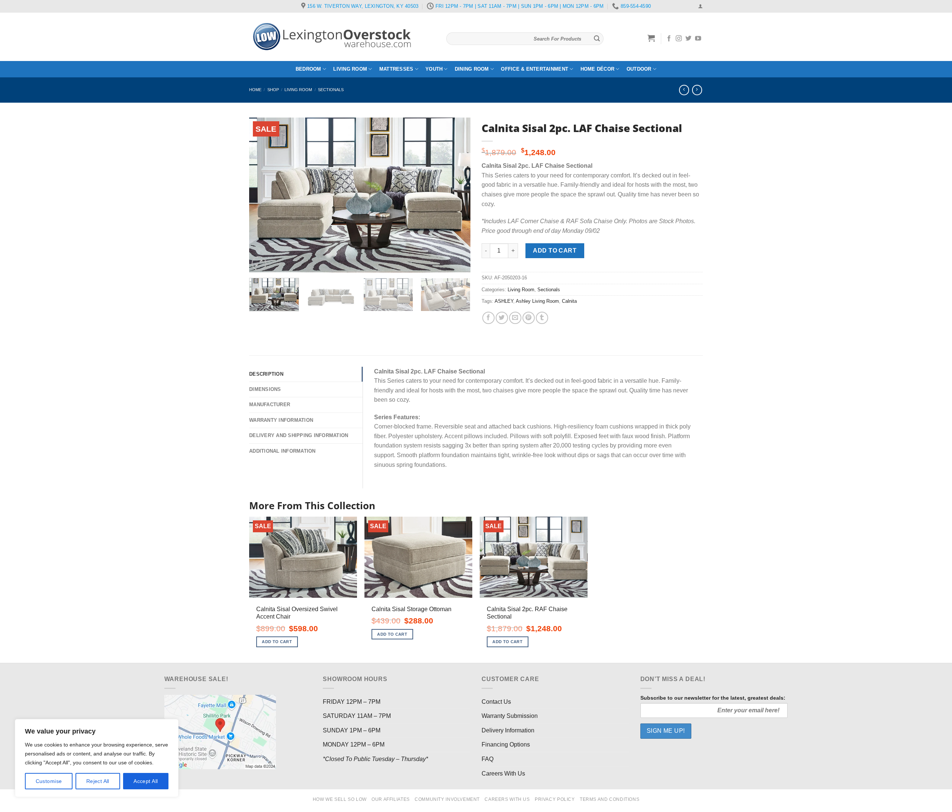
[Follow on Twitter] (688, 38)
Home (255, 89)
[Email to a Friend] (515, 318)
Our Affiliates (391, 799)
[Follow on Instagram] (679, 38)
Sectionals (331, 89)
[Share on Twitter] (502, 318)
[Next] (456, 194)
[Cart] (651, 37)
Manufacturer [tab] (269, 404)
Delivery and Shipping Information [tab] (298, 435)
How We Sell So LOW (340, 799)
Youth (434, 69)
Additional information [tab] (282, 451)
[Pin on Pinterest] (528, 318)
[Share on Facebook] (488, 318)
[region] (96, 758)
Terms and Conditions (609, 799)
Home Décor (597, 69)
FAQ (487, 759)
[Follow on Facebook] (669, 38)
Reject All (97, 781)
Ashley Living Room (537, 301)
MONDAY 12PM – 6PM (354, 744)
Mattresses (396, 69)
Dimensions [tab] (265, 389)
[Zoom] (259, 263)
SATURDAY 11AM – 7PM (357, 716)
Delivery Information (508, 730)
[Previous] (263, 194)
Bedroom (308, 69)
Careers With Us (503, 773)
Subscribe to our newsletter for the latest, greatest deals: (712, 698)
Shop (273, 89)
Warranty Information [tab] (281, 420)
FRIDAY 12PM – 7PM (351, 702)
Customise (49, 781)
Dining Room (472, 69)
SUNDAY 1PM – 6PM (351, 730)
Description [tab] (266, 374)
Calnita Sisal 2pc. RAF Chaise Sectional (527, 613)
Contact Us (496, 702)
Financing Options (506, 744)
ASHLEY (504, 301)
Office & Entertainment (534, 69)
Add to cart (554, 250)
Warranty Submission (510, 716)
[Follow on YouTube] (698, 38)
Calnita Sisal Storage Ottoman (411, 609)
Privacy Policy (555, 799)
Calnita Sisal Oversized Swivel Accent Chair (297, 613)
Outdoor (639, 69)
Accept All (146, 781)
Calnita (569, 301)
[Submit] (597, 38)
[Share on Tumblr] (542, 318)
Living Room (350, 69)
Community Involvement (447, 799)
